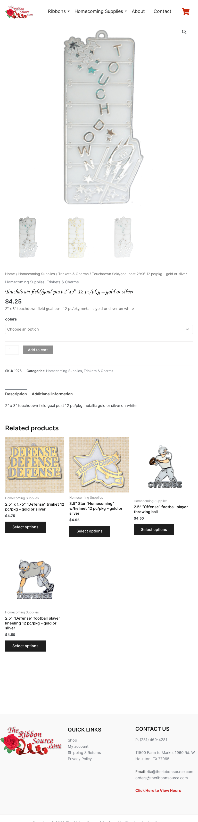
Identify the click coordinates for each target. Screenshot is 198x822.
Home (10, 274)
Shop (72, 740)
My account (78, 746)
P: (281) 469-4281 (151, 739)
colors (11, 319)
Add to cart (38, 350)
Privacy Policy (80, 759)
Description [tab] (16, 394)
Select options (25, 527)
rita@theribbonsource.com (170, 771)
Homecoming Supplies (99, 11)
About (138, 11)
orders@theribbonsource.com (161, 778)
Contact (162, 11)
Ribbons (57, 11)
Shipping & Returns (84, 752)
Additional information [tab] (52, 394)
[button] (184, 32)
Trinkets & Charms (73, 274)
